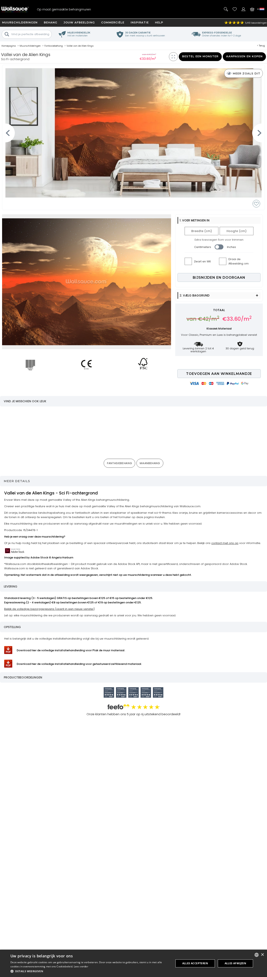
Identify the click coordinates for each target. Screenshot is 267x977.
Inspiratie (140, 22)
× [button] (262, 954)
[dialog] (133, 963)
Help (159, 22)
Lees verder (81, 966)
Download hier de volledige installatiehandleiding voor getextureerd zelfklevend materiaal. (79, 664)
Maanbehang (150, 463)
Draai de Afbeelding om (238, 261)
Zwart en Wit (202, 261)
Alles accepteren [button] (195, 963)
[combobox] (256, 955)
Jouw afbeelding (79, 22)
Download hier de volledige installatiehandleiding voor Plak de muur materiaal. (71, 650)
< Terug (261, 45)
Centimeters (202, 247)
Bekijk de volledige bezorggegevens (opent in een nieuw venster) (49, 609)
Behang (50, 22)
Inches (231, 247)
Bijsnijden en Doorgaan (219, 278)
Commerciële (112, 22)
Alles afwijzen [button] (235, 963)
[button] (89, 971)
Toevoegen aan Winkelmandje (219, 374)
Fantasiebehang (119, 463)
